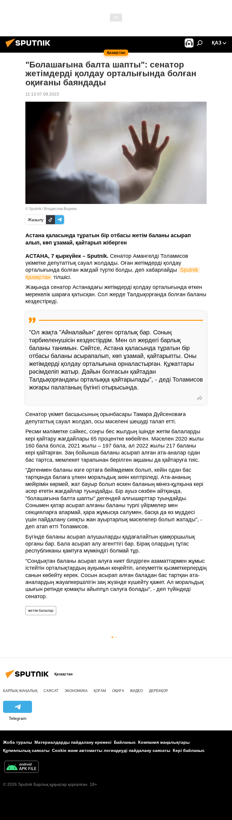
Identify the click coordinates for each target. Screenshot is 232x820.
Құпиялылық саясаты (26, 750)
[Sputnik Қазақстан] (29, 48)
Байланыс (125, 742)
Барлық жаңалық (20, 691)
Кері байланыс (189, 750)
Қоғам (100, 691)
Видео (136, 691)
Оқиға (118, 691)
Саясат (51, 691)
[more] (200, 398)
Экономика (76, 691)
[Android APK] (21, 767)
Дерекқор (158, 691)
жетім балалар (40, 610)
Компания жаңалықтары (164, 742)
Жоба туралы (17, 742)
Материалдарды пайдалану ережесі (72, 742)
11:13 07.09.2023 (42, 94)
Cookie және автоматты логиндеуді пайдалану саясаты (111, 750)
